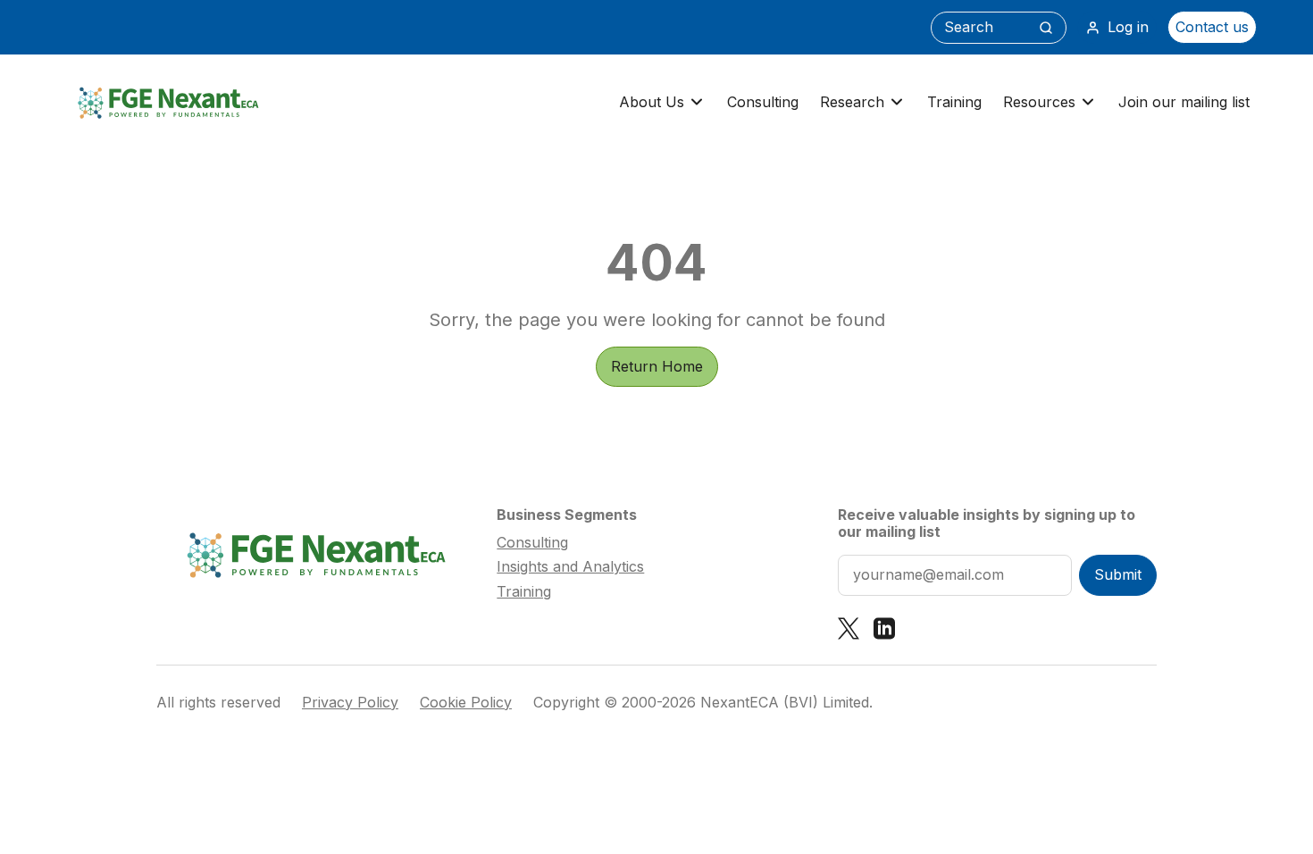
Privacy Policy (350, 702)
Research (852, 102)
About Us (651, 102)
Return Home (657, 366)
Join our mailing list (1184, 102)
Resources (1039, 102)
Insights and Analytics (570, 566)
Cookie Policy (466, 702)
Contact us (1212, 27)
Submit (1118, 574)
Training (954, 102)
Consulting (763, 102)
